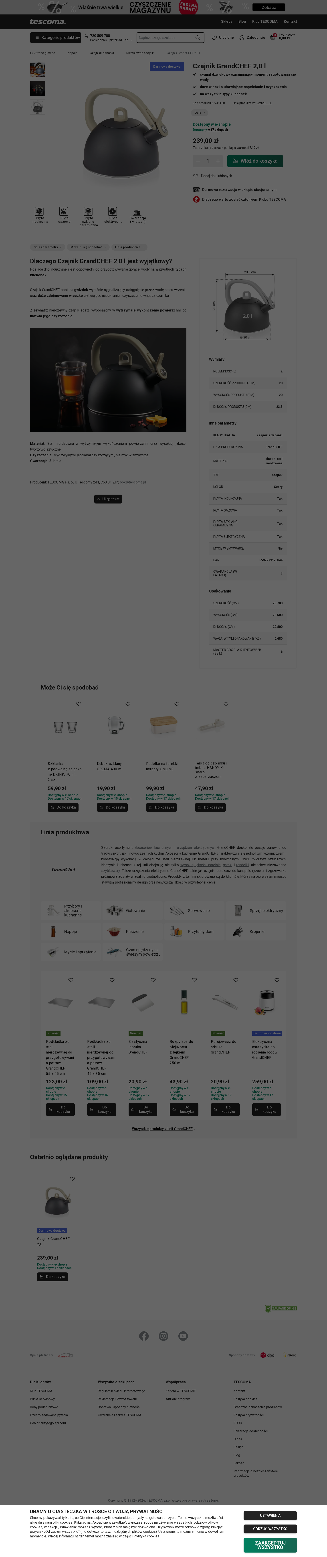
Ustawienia (270, 1515)
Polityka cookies (146, 1536)
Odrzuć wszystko (270, 1529)
